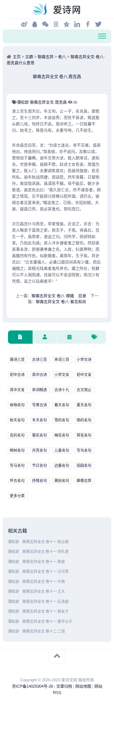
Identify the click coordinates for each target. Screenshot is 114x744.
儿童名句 (61, 450)
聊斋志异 (46, 56)
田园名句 (84, 465)
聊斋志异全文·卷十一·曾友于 (46, 611)
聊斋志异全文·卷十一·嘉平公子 (47, 621)
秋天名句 (17, 420)
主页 (17, 56)
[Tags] (94, 337)
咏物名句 (17, 405)
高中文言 (17, 390)
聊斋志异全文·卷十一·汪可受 (46, 571)
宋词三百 (61, 359)
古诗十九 (61, 390)
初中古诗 (17, 374)
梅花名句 (61, 435)
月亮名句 (39, 450)
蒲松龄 (23, 102)
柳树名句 (17, 450)
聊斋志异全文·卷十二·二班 (44, 631)
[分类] (20, 337)
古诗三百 (39, 359)
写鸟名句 (84, 450)
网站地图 (83, 686)
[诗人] (45, 337)
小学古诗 (84, 359)
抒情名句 (39, 480)
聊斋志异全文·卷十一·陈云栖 (46, 541)
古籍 (29, 56)
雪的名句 (61, 420)
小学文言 (61, 374)
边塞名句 (61, 465)
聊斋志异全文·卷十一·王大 (44, 591)
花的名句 (17, 435)
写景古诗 (39, 405)
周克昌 (61, 102)
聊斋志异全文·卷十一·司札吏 (46, 551)
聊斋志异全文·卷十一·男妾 (44, 561)
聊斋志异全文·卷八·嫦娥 (53, 296)
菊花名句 (39, 435)
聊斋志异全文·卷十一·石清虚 (46, 601)
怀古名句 (17, 480)
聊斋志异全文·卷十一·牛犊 (44, 581)
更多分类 (17, 496)
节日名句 (39, 465)
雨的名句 (84, 420)
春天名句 (61, 405)
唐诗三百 (17, 359)
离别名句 (61, 480)
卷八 (62, 56)
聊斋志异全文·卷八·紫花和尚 (61, 301)
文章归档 (64, 686)
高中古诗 (39, 374)
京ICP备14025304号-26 (32, 686)
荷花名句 (84, 435)
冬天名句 (39, 420)
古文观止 (84, 390)
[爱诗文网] (57, 9)
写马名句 (17, 465)
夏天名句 (84, 405)
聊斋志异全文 (42, 102)
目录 (82, 296)
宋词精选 (39, 390)
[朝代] (69, 337)
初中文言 (84, 374)
